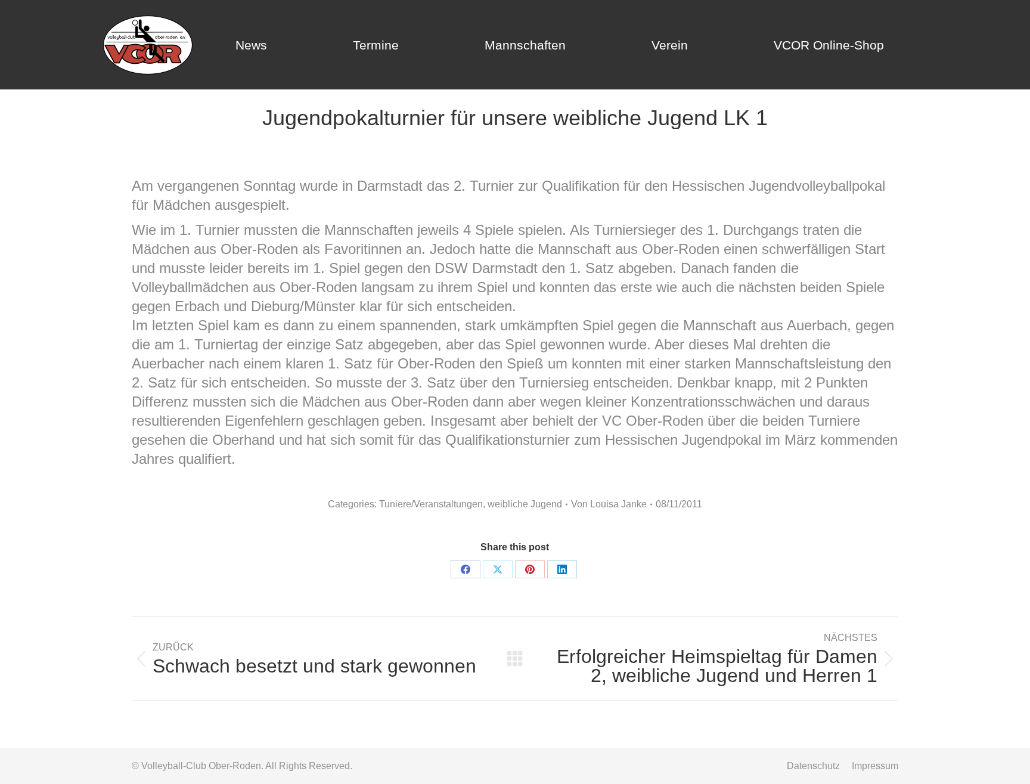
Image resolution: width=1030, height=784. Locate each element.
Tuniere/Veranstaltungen (431, 504)
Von (609, 504)
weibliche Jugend (525, 504)
